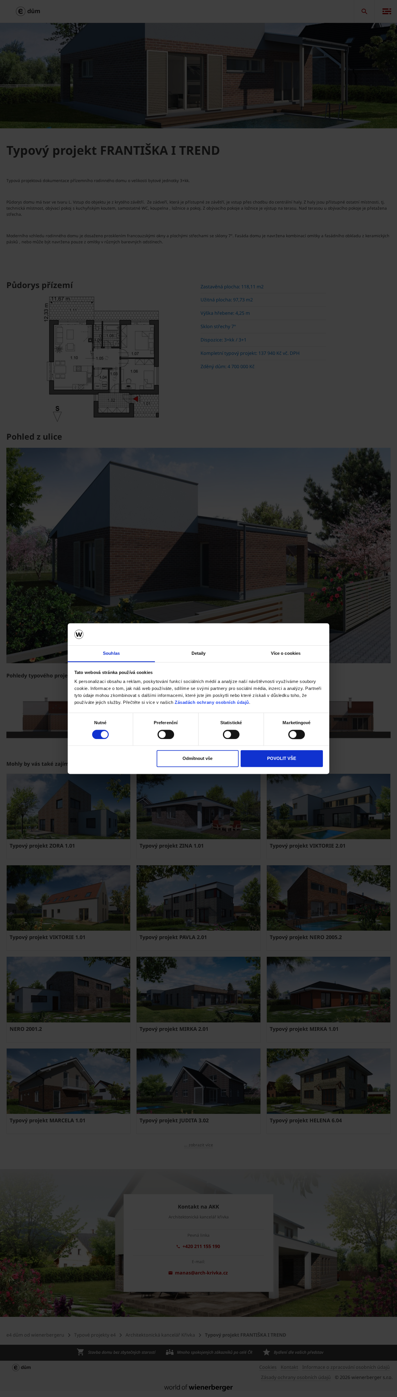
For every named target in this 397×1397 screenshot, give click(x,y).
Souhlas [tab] (111, 653)
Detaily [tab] (199, 653)
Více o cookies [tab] (286, 653)
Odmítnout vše (197, 758)
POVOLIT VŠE (281, 758)
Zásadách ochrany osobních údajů (212, 702)
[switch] (166, 734)
